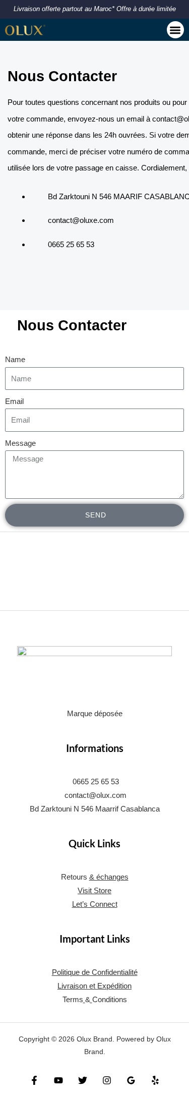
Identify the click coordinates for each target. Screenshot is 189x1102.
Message (20, 443)
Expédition (114, 986)
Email (14, 401)
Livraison (72, 986)
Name (15, 360)
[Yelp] (155, 1080)
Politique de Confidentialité (95, 972)
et (92, 986)
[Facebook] (34, 1080)
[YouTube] (58, 1080)
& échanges (109, 877)
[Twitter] (82, 1080)
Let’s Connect (94, 904)
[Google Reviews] (131, 1080)
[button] (175, 30)
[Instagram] (106, 1080)
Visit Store (94, 891)
